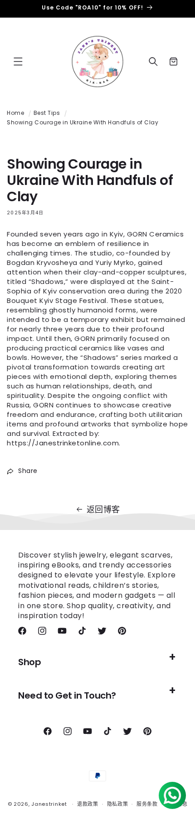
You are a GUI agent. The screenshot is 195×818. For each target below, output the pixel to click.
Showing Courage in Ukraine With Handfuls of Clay (82, 122)
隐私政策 (117, 804)
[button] (18, 61)
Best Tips (47, 113)
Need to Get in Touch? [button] (67, 695)
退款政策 (87, 804)
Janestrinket (49, 804)
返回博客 (103, 509)
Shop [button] (29, 662)
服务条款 (147, 804)
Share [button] (28, 470)
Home (15, 113)
